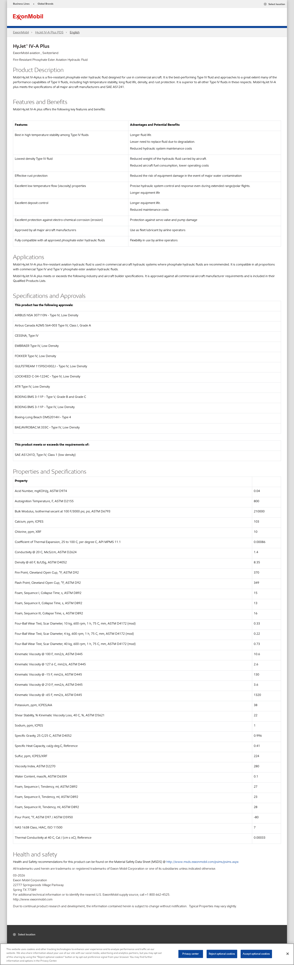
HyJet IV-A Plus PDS (49, 32)
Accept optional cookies (256, 954)
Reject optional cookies (222, 954)
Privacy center (190, 954)
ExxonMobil (21, 32)
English (75, 32)
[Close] (287, 953)
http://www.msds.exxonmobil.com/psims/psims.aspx (202, 862)
